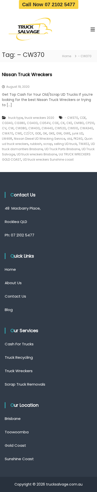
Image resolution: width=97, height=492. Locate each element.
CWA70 (7, 133)
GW (59, 133)
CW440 (47, 128)
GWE (66, 133)
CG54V (45, 123)
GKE (51, 133)
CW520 (60, 128)
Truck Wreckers (19, 370)
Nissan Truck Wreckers (27, 74)
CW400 (34, 128)
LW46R (7, 138)
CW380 (21, 128)
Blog (9, 309)
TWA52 (84, 144)
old (69, 138)
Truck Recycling (19, 357)
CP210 (90, 123)
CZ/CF (28, 133)
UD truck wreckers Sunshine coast (48, 159)
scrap (47, 144)
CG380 (19, 123)
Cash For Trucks (19, 344)
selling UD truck (65, 144)
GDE (38, 133)
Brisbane (13, 418)
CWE (18, 133)
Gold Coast (15, 445)
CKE (69, 123)
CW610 (73, 128)
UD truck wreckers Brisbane (37, 154)
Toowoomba (17, 432)
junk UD (77, 133)
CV (4, 128)
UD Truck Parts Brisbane (62, 149)
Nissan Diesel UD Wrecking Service (39, 138)
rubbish (36, 144)
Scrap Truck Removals (25, 384)
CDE (83, 118)
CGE (55, 123)
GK (45, 133)
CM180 (79, 123)
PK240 (78, 138)
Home (10, 269)
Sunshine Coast (19, 458)
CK (62, 123)
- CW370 (71, 118)
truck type (15, 118)
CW (11, 128)
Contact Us (15, 296)
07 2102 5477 (22, 235)
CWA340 (86, 128)
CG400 (32, 123)
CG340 (7, 123)
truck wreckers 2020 (39, 118)
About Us (13, 282)
